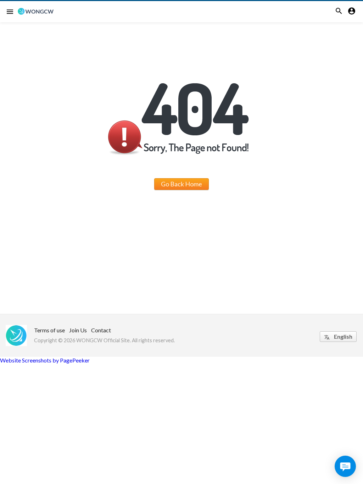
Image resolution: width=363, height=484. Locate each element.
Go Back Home (181, 184)
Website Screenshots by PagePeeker (45, 360)
